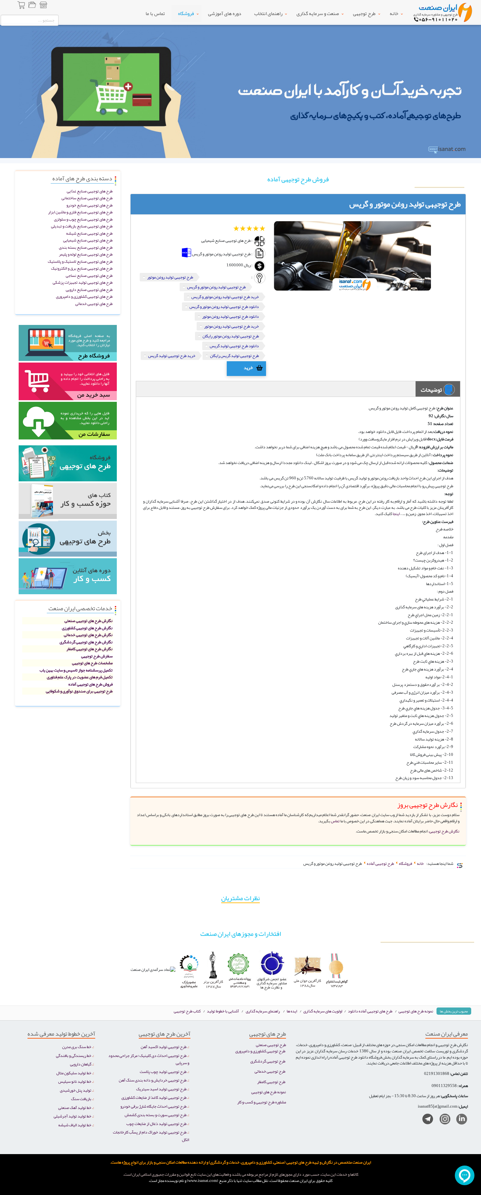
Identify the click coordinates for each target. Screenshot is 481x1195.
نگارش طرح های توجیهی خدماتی (88, 635)
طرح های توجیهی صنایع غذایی (90, 191)
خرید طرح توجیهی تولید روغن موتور (231, 326)
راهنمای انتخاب (268, 13)
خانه (394, 13)
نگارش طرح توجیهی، (443, 831)
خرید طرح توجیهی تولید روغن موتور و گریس (225, 297)
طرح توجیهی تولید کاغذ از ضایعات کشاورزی (154, 1097)
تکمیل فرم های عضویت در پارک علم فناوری (80, 677)
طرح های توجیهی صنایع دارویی (89, 289)
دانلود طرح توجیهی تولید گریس (234, 346)
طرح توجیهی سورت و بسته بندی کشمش (156, 1115)
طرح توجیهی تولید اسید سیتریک (161, 1089)
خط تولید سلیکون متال (73, 1073)
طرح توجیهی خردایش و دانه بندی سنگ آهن (153, 1080)
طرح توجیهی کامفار (271, 1082)
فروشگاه (186, 13)
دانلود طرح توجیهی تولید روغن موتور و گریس (224, 306)
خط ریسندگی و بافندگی (73, 1055)
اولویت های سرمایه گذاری (323, 1011)
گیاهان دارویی (80, 1064)
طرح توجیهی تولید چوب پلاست (163, 1071)
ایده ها (292, 1011)
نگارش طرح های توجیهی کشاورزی (87, 628)
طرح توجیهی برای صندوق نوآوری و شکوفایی (79, 691)
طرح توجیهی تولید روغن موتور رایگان (231, 336)
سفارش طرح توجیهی (97, 656)
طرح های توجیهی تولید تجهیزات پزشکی (83, 282)
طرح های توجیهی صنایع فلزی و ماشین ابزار (80, 212)
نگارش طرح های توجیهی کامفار (89, 649)
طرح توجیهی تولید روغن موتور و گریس (216, 287)
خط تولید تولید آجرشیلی (72, 1116)
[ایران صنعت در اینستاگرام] (443, 1120)
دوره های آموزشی (224, 13)
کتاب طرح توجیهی (187, 1011)
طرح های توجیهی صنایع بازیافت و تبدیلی (82, 226)
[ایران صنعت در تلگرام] (425, 1120)
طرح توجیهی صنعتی (271, 1045)
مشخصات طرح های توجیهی (92, 663)
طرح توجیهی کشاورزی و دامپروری (260, 1051)
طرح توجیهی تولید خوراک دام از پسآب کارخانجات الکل (151, 1136)
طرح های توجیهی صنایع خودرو (89, 205)
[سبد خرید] (21, 6)
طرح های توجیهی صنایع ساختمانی (87, 198)
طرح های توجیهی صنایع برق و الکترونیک (82, 268)
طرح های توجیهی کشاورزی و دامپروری (84, 296)
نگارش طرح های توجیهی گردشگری (86, 642)
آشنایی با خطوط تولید (223, 1011)
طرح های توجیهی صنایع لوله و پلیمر (86, 254)
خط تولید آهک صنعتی (74, 1107)
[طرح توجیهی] (68, 541)
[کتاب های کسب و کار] (68, 503)
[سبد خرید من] (68, 384)
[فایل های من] (32, 6)
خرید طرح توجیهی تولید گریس (171, 355)
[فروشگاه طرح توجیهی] (43, 6)
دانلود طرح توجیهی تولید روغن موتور (230, 316)
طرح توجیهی (364, 13)
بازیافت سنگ (81, 1099)
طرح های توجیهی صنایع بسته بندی (86, 247)
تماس (335, 821)
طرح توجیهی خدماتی (270, 1071)
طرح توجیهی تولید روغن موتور (170, 277)
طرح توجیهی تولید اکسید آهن (164, 1047)
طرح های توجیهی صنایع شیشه (89, 233)
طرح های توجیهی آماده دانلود (370, 1011)
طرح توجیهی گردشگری (267, 1061)
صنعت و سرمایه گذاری (317, 13)
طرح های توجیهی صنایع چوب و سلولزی (83, 219)
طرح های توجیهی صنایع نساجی (89, 275)
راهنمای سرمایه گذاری (263, 1011)
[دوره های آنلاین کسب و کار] (68, 578)
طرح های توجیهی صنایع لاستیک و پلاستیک (80, 261)
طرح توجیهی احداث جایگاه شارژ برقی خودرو (153, 1106)
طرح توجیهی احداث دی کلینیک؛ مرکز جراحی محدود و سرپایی (148, 1059)
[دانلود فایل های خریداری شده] (68, 423)
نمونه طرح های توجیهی (416, 1011)
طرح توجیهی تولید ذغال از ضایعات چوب (156, 1123)
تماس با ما (155, 13)
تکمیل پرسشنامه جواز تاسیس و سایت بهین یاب (76, 670)
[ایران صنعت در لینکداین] (459, 1120)
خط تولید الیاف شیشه (74, 1125)
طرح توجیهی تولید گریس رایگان (234, 355)
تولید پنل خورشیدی (75, 1090)
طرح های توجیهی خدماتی (94, 303)
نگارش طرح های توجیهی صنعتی (88, 620)
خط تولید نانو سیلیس (74, 1081)
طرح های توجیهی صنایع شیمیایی (88, 240)
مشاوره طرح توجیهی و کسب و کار (261, 1102)
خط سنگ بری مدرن (76, 1047)
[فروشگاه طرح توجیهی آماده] (68, 345)
